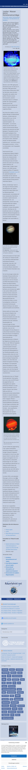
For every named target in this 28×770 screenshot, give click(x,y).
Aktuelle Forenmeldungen (9, 604)
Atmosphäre (6, 672)
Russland (13, 705)
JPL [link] (18, 48)
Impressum (25, 766)
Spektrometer (12, 711)
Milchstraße (5, 695)
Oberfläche (5, 699)
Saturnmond (21, 705)
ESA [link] (16, 48)
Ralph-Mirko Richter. (15, 46)
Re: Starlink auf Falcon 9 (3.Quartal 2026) (10, 606)
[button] (26, 742)
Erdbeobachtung (17, 676)
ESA (4, 679)
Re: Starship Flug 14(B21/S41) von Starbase (10, 608)
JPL (19, 683)
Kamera (4, 686)
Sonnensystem (16, 17)
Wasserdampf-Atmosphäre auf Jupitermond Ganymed (12, 569)
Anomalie (5, 669)
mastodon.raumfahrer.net (8, 623)
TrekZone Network (7, 650)
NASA (17, 695)
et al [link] (7, 80)
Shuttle (15, 708)
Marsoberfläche (11, 692)
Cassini (20, 672)
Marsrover (20, 692)
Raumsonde (6, 702)
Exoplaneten (15, 679)
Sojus (20, 708)
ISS (14, 683)
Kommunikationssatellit (9, 689)
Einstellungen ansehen (14, 763)
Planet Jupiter (9, 529)
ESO (9, 679)
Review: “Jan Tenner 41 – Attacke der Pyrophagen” (12, 657)
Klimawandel (12, 686)
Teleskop (20, 711)
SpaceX (4, 711)
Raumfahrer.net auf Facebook (10, 618)
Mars (4, 692)
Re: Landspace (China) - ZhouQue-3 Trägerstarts (11, 610)
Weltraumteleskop (8, 718)
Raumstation (15, 702)
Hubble (9, 683)
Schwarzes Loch (6, 708)
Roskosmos (5, 705)
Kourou (19, 689)
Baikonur (13, 672)
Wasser (17, 715)
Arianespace (19, 669)
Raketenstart (18, 699)
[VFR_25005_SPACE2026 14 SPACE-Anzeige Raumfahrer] (13, 731)
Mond (11, 695)
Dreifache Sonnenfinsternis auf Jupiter (11, 559)
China (4, 676)
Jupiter (10, 17)
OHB (11, 699)
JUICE (7, 531)
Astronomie (5, 17)
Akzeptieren (14, 756)
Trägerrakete (5, 715)
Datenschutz (17, 599)
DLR (9, 676)
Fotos (22, 679)
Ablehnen (14, 759)
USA (12, 715)
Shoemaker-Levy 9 (13, 172)
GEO (4, 683)
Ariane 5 (12, 669)
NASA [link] (13, 80)
